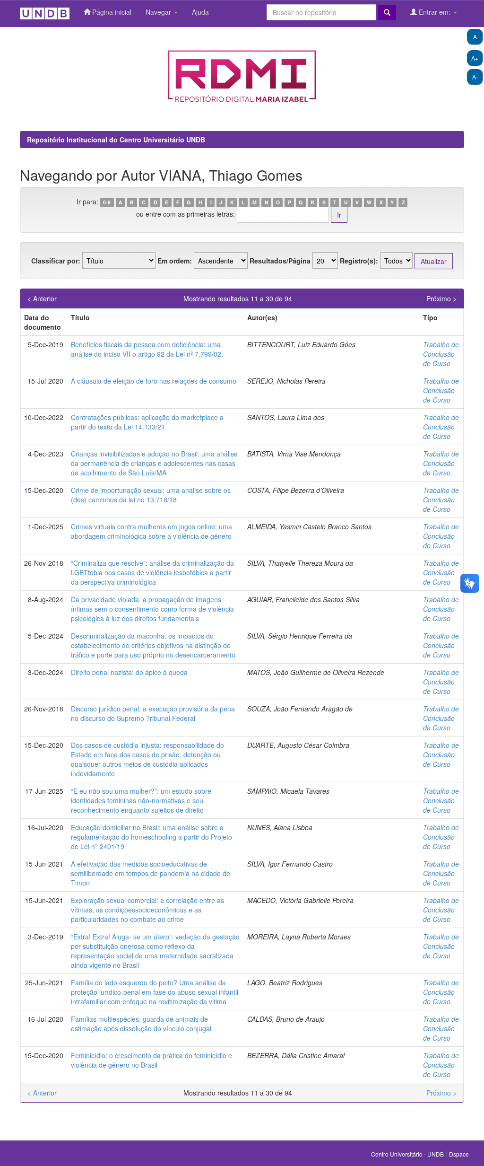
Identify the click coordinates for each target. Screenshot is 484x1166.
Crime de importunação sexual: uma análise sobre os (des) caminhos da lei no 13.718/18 (151, 494)
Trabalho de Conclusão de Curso (441, 354)
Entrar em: (434, 12)
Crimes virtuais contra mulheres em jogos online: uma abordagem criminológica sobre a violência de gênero (151, 531)
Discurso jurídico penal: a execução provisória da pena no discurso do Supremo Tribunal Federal (153, 713)
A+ (474, 58)
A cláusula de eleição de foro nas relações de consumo (153, 381)
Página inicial (110, 12)
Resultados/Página (280, 260)
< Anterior (42, 298)
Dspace (459, 1154)
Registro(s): (359, 260)
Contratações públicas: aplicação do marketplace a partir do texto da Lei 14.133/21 (147, 421)
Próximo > (441, 298)
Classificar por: (55, 260)
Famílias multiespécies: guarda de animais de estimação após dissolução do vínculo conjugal (141, 1023)
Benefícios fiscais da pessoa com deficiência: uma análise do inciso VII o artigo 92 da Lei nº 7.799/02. (147, 349)
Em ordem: (174, 260)
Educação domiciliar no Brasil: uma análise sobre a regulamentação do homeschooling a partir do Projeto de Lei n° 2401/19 (151, 837)
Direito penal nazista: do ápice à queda (129, 672)
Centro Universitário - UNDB (408, 1154)
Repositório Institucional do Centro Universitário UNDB (116, 139)
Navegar (159, 12)
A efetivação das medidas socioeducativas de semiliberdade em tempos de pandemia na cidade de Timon (150, 873)
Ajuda (200, 12)
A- (475, 77)
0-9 (107, 202)
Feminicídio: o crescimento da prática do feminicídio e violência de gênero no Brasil (151, 1060)
